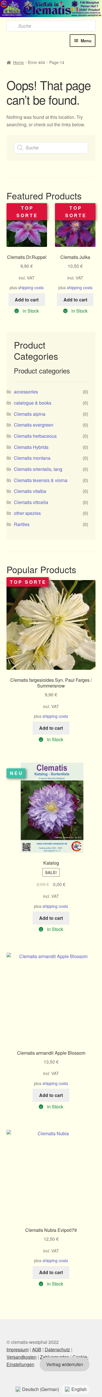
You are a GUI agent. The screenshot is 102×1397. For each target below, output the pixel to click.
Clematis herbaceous (35, 436)
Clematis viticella (31, 502)
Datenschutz (57, 1349)
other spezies (27, 513)
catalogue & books (32, 402)
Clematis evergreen (33, 424)
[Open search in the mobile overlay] (51, 15)
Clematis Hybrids (31, 447)
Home (18, 62)
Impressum (18, 1349)
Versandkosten (22, 1357)
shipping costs (31, 287)
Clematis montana (32, 458)
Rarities (21, 524)
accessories (26, 391)
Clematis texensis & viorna (40, 480)
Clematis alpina (29, 414)
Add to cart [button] (27, 299)
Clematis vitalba (30, 491)
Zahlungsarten (54, 1357)
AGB (36, 1349)
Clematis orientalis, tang (38, 469)
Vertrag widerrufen (64, 1364)
